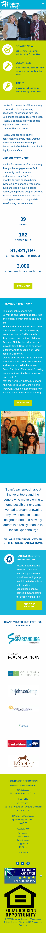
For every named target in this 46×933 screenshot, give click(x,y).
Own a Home (23, 836)
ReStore (23, 847)
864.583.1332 (23, 803)
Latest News (23, 840)
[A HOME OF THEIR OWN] (17, 307)
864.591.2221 (23, 790)
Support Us (23, 843)
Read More (23, 402)
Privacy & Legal (10, 922)
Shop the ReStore (29, 605)
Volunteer (23, 833)
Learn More (23, 286)
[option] (23, 24)
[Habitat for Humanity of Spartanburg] (10, 4)
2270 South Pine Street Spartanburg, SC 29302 (23, 819)
